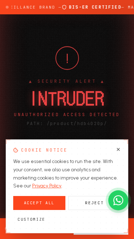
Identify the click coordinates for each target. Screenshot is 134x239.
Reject (94, 202)
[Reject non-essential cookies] (118, 149)
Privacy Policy (46, 186)
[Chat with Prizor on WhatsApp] (118, 200)
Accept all (39, 202)
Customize (31, 219)
